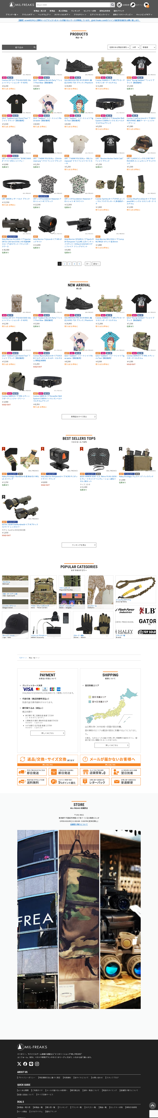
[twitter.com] (19, 1064)
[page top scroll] (152, 1105)
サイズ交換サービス (45, 1094)
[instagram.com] (37, 1064)
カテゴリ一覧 (91, 1107)
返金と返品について (26, 1094)
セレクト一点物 (90, 11)
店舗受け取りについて (79, 824)
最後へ (96, 263)
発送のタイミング (110, 1090)
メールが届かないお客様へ (56, 1090)
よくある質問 (23, 1090)
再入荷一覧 (50, 1107)
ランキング (75, 11)
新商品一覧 (38, 1107)
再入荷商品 (63, 11)
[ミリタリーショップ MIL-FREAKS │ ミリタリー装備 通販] (21, 5)
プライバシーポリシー (27, 1078)
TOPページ (23, 658)
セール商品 (22, 1111)
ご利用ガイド (37, 1090)
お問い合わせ (97, 1078)
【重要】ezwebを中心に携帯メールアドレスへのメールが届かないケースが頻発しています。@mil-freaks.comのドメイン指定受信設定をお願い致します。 (79, 20)
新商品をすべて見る (79, 416)
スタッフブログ (112, 1078)
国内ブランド (119, 11)
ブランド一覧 (76, 1107)
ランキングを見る (79, 545)
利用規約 (67, 1078)
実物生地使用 (104, 11)
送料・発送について (91, 1090)
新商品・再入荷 (40, 11)
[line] (31, 1064)
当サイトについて (82, 1078)
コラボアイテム (36, 1111)
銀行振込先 (75, 1090)
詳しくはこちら (47, 733)
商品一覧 (103, 1107)
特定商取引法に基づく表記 (49, 1078)
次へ (88, 263)
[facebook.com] (25, 1064)
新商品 (52, 11)
